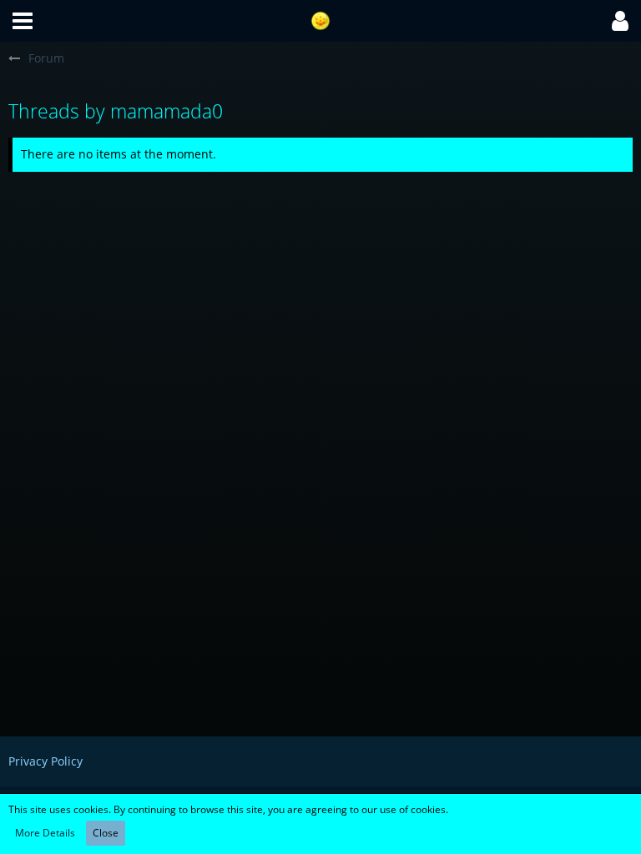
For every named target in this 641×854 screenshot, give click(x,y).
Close (106, 833)
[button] (22, 21)
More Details (45, 833)
